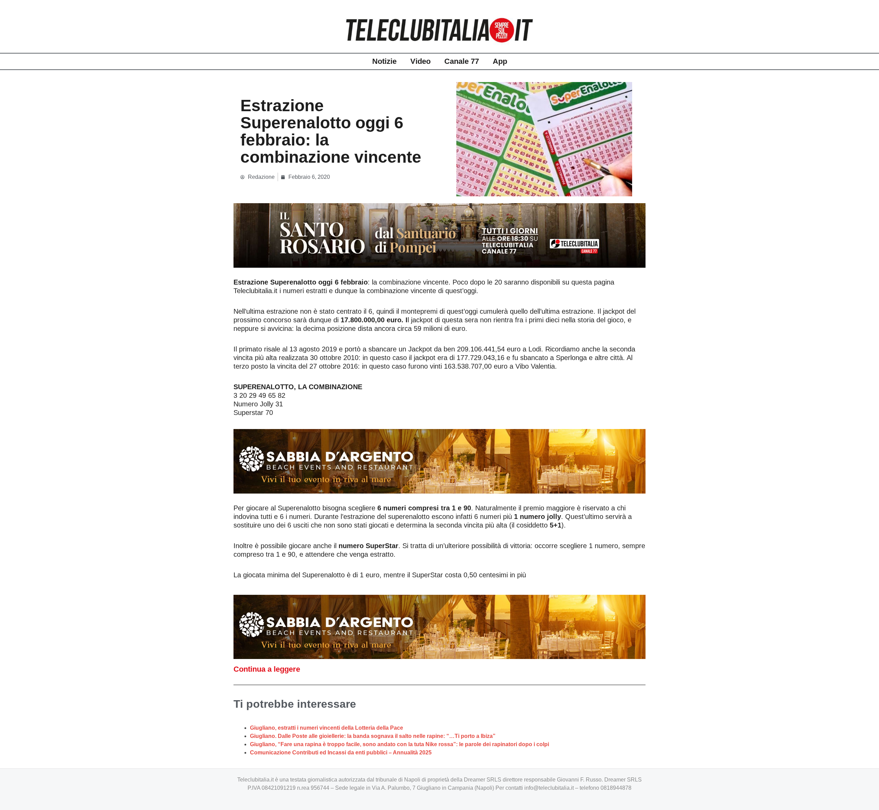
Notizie (384, 61)
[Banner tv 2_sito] (439, 235)
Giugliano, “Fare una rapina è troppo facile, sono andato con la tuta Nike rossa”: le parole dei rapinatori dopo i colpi (399, 744)
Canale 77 (461, 61)
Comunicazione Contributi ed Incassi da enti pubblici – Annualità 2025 (341, 752)
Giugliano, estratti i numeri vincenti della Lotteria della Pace (326, 728)
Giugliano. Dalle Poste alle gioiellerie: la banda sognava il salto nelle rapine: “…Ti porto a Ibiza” (372, 736)
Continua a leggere (266, 669)
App (500, 61)
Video (420, 61)
